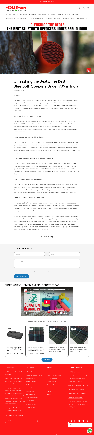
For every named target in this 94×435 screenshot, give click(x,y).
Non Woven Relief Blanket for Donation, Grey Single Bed (14, 349)
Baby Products (30, 378)
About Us (50, 372)
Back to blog (48, 237)
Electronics (29, 388)
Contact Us (50, 388)
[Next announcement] (89, 1)
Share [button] (18, 95)
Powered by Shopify (53, 434)
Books (28, 384)
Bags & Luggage (31, 381)
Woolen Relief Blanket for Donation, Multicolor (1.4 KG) (78, 348)
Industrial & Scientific (32, 401)
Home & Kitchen (31, 394)
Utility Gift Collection (32, 372)
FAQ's (49, 394)
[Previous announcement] (5, 1)
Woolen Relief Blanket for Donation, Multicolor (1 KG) (57, 348)
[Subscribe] (36, 421)
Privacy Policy (51, 381)
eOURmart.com (44, 434)
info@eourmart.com (14, 410)
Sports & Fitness (31, 404)
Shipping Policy (52, 378)
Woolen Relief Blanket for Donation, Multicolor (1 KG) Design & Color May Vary (36, 349)
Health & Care (30, 391)
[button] (43, 14)
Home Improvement (32, 397)
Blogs (49, 391)
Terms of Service (52, 384)
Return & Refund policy (54, 375)
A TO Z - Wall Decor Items (34, 375)
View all (47, 359)
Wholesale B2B (30, 407)
